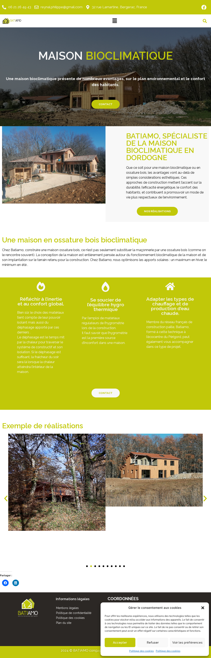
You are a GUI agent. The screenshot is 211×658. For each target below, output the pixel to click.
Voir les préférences (187, 642)
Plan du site (63, 622)
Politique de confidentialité (73, 613)
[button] (203, 608)
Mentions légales (67, 608)
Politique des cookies (141, 650)
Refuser (153, 642)
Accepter (120, 642)
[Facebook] (204, 7)
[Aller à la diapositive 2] (91, 566)
